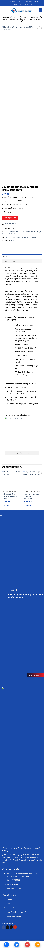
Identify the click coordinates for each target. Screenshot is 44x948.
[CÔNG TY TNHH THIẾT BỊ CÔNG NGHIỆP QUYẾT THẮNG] (22, 10)
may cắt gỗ (8, 237)
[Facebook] (16, 944)
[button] (3, 10)
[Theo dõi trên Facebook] (3, 927)
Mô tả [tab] (5, 256)
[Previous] (1, 472)
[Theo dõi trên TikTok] (7, 927)
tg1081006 (33, 237)
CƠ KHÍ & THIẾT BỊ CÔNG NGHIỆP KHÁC (22, 232)
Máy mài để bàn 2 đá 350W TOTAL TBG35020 (31, 496)
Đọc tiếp (6, 505)
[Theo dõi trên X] (11, 927)
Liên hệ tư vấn (10, 218)
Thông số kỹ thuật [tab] (9, 261)
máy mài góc (25, 237)
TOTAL (39, 237)
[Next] (42, 472)
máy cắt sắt (16, 237)
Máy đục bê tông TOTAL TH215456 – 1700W (10, 496)
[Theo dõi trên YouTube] (15, 927)
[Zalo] (6, 944)
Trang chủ (7, 17)
